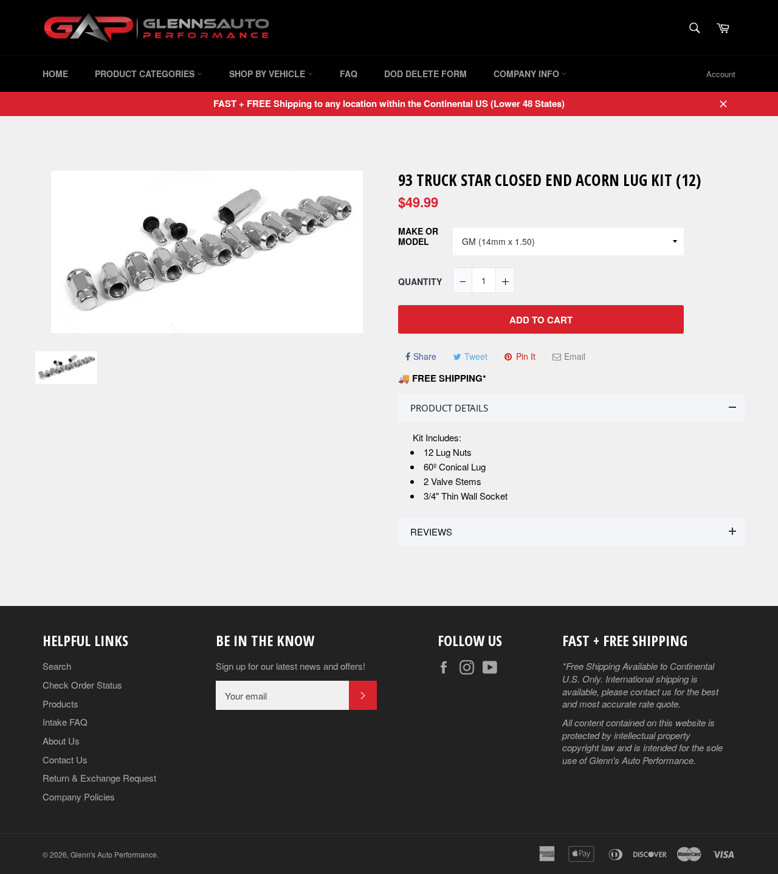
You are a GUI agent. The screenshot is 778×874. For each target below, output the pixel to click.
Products (60, 703)
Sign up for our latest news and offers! (290, 666)
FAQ (348, 73)
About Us (61, 740)
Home (55, 73)
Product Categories (146, 73)
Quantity (420, 282)
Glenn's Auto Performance (114, 854)
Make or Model (418, 236)
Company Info (528, 73)
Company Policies (79, 796)
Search (57, 665)
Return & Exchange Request (99, 777)
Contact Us (65, 759)
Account (720, 74)
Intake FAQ (65, 721)
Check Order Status (82, 684)
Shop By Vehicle (268, 73)
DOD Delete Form (425, 73)
